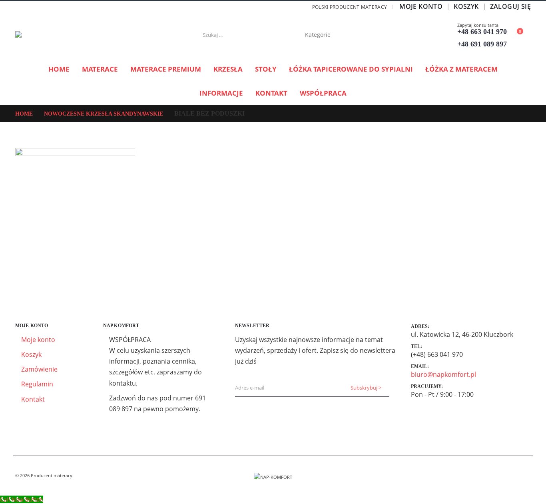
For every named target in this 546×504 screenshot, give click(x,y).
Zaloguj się (510, 6)
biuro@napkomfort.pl (443, 374)
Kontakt (271, 93)
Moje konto (420, 6)
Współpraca (323, 93)
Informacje (221, 93)
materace (100, 69)
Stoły (266, 69)
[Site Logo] (65, 35)
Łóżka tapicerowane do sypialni (351, 69)
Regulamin (37, 384)
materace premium (165, 69)
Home (59, 69)
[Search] (365, 35)
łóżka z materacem (461, 69)
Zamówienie (39, 369)
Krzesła (228, 69)
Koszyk (466, 6)
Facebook (524, 476)
